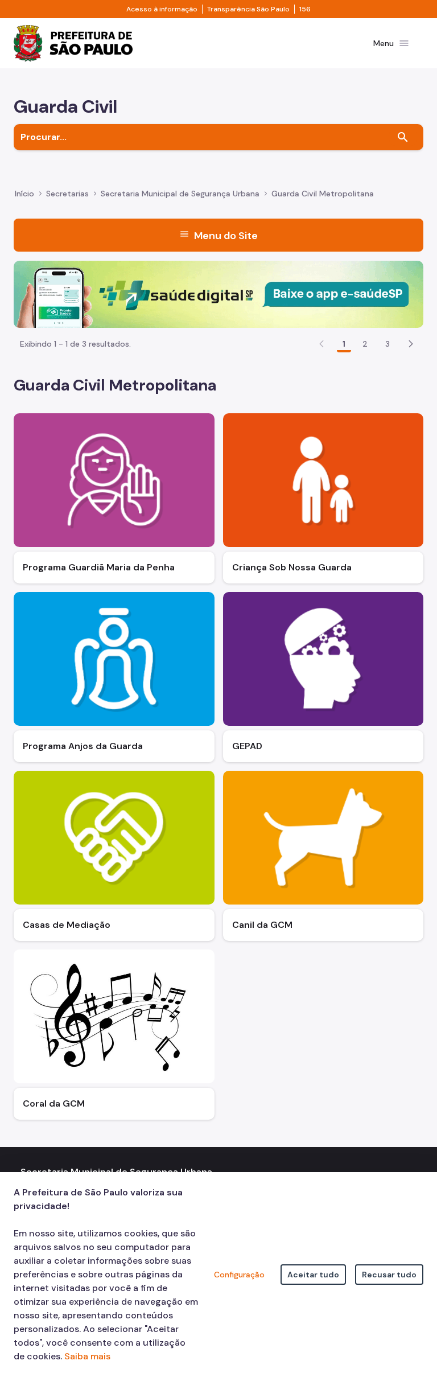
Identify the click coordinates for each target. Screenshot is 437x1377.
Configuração (239, 1274)
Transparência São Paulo (248, 9)
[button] (411, 344)
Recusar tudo (389, 1274)
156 (305, 9)
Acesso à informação (161, 9)
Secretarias (67, 193)
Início (24, 193)
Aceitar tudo (313, 1274)
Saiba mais (87, 1356)
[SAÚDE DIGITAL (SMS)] (218, 293)
